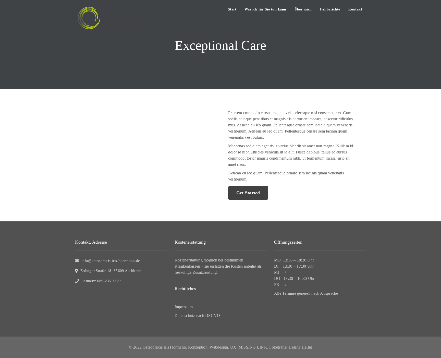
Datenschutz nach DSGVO (197, 315)
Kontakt (355, 9)
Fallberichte (330, 9)
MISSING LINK (253, 347)
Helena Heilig (300, 347)
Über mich (303, 9)
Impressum (184, 307)
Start (232, 9)
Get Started (248, 192)
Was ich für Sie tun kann (265, 9)
